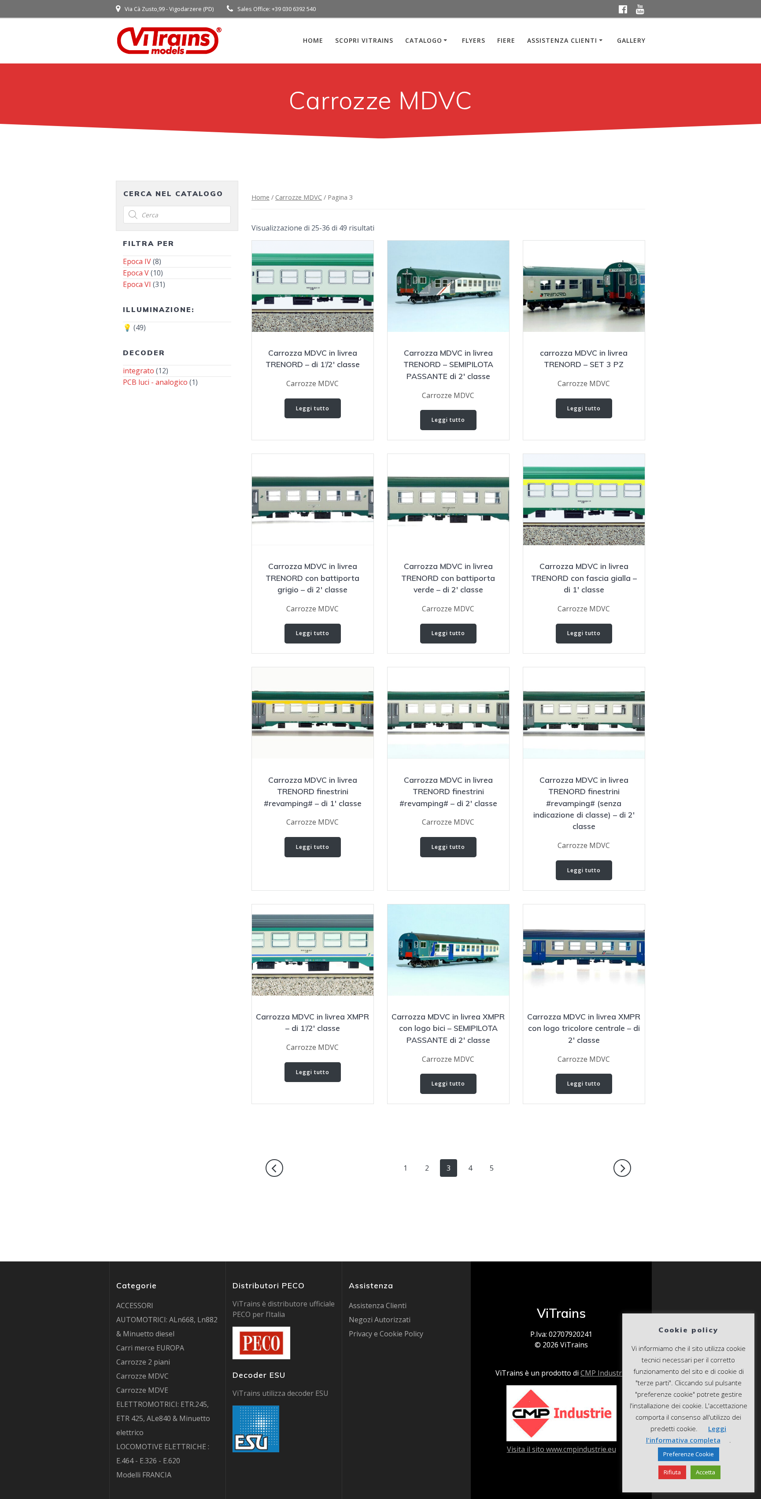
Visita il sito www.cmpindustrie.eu (561, 1449)
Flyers (473, 40)
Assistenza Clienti (562, 40)
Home (313, 40)
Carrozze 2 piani (143, 1362)
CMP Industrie (604, 1373)
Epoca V (136, 273)
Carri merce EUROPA (150, 1348)
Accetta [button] (705, 1472)
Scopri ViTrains (364, 40)
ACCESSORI (134, 1305)
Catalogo (423, 40)
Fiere (506, 40)
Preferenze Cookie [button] (688, 1454)
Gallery (631, 40)
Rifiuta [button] (672, 1472)
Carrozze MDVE (142, 1390)
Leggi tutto (312, 408)
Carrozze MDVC (298, 197)
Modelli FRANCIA (143, 1475)
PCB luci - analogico (155, 382)
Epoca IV (137, 261)
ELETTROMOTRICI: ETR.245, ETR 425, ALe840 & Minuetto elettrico (163, 1418)
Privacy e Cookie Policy (386, 1334)
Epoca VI (137, 284)
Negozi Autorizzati (379, 1319)
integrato (138, 371)
